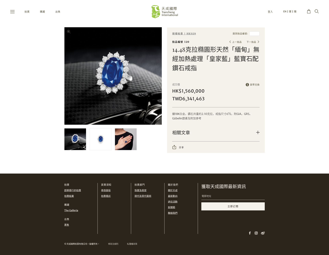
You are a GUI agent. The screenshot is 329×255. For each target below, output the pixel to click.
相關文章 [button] (181, 132)
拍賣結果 (69, 196)
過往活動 (173, 201)
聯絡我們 (173, 213)
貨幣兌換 (255, 84)
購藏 (42, 11)
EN (285, 11)
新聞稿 (171, 207)
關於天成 (173, 190)
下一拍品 (251, 41)
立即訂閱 (233, 206)
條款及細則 (113, 244)
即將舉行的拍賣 (72, 190)
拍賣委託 (106, 196)
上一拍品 (237, 41)
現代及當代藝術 (143, 196)
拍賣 (27, 11)
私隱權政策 (132, 244)
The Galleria (71, 210)
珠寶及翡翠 (141, 190)
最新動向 (173, 196)
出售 (57, 11)
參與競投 (106, 190)
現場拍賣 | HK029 (184, 33)
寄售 (66, 224)
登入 (270, 11)
